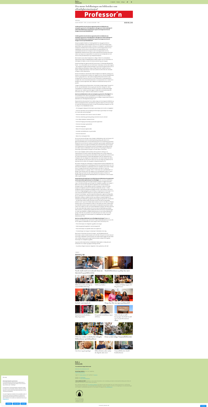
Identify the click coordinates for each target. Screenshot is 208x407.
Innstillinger (9, 403)
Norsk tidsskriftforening (85, 378)
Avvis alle (23, 403)
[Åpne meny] (131, 2)
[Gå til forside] (87, 2)
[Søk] (127, 2)
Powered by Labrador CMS (104, 405)
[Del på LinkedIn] (127, 22)
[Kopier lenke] (130, 22)
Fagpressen (82, 377)
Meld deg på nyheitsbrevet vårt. (82, 369)
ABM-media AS (83, 375)
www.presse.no (109, 387)
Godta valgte (16, 403)
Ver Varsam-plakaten (92, 384)
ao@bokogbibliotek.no (80, 372)
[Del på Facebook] (125, 22)
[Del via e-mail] (128, 22)
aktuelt (77, 252)
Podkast (118, 2)
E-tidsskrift (113, 2)
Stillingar (123, 2)
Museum (95, 375)
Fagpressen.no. (6, 399)
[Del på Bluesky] (132, 22)
